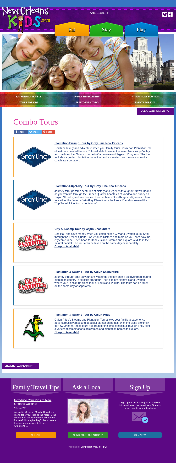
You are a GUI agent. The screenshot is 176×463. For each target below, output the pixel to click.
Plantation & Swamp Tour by (86, 271)
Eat (71, 29)
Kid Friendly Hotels (28, 96)
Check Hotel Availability (155, 111)
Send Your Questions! (88, 435)
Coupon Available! (66, 246)
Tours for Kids (28, 102)
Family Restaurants (87, 96)
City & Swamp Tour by (82, 229)
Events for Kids (145, 102)
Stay (106, 29)
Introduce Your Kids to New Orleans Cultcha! (32, 402)
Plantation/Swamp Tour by (88, 143)
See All (36, 435)
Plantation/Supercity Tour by (90, 186)
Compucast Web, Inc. (91, 447)
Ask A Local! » (99, 12)
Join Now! (140, 435)
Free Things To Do (87, 102)
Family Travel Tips (35, 387)
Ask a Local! (88, 387)
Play (141, 29)
